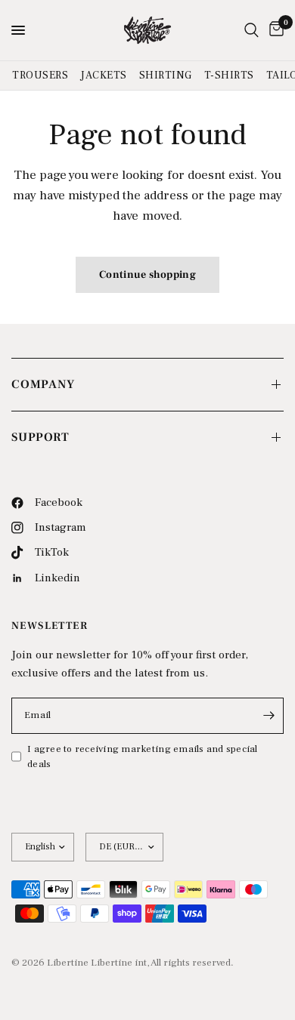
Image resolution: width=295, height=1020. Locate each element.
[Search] (251, 30)
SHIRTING (165, 75)
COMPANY (43, 384)
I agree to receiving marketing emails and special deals (142, 757)
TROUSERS (40, 75)
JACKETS (103, 75)
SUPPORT (40, 437)
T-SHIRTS (229, 75)
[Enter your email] (268, 716)
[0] (274, 30)
